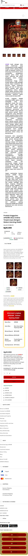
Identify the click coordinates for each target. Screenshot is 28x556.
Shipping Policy (4, 425)
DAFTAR (21, 7)
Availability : (6, 238)
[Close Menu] (1, 3)
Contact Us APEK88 (5, 411)
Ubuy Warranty (4, 433)
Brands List (3, 447)
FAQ (1, 457)
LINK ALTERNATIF (15, 547)
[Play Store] (13, 526)
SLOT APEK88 (3, 513)
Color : (7, 243)
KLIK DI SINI (11, 305)
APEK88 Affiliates (4, 461)
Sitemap (2, 418)
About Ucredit (3, 459)
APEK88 (7, 64)
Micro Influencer (4, 428)
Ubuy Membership (4, 430)
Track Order (3, 421)
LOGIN (7, 7)
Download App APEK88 (6, 444)
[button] (23, 16)
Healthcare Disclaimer (6, 435)
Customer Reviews (5, 449)
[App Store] (4, 526)
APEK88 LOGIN (3, 508)
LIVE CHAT (14, 551)
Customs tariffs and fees (6, 423)
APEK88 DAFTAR (4, 510)
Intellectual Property (5, 416)
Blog (1, 454)
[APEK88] (7, 2)
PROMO (15, 535)
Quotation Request (5, 413)
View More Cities (4, 515)
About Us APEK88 (4, 408)
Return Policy (3, 452)
